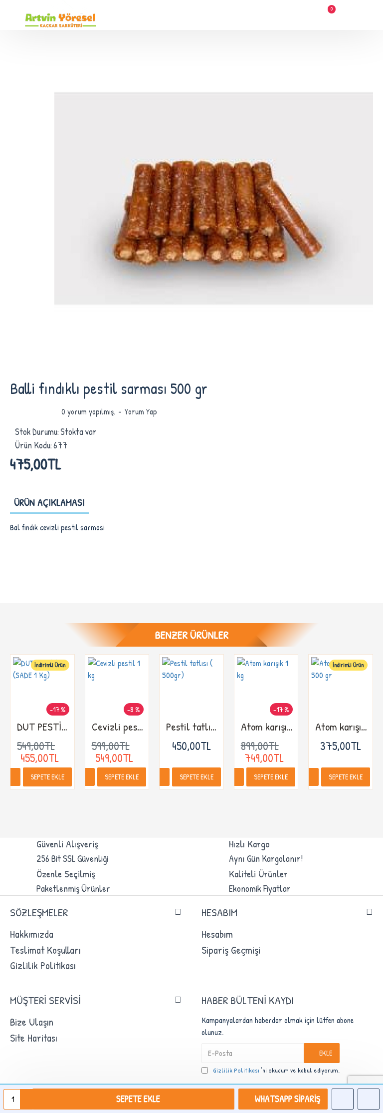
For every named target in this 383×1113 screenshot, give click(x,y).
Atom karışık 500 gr (342, 727)
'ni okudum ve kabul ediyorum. (276, 1070)
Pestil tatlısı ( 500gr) (193, 727)
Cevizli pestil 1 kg (119, 727)
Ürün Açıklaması (49, 502)
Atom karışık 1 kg (268, 727)
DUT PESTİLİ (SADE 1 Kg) (44, 727)
